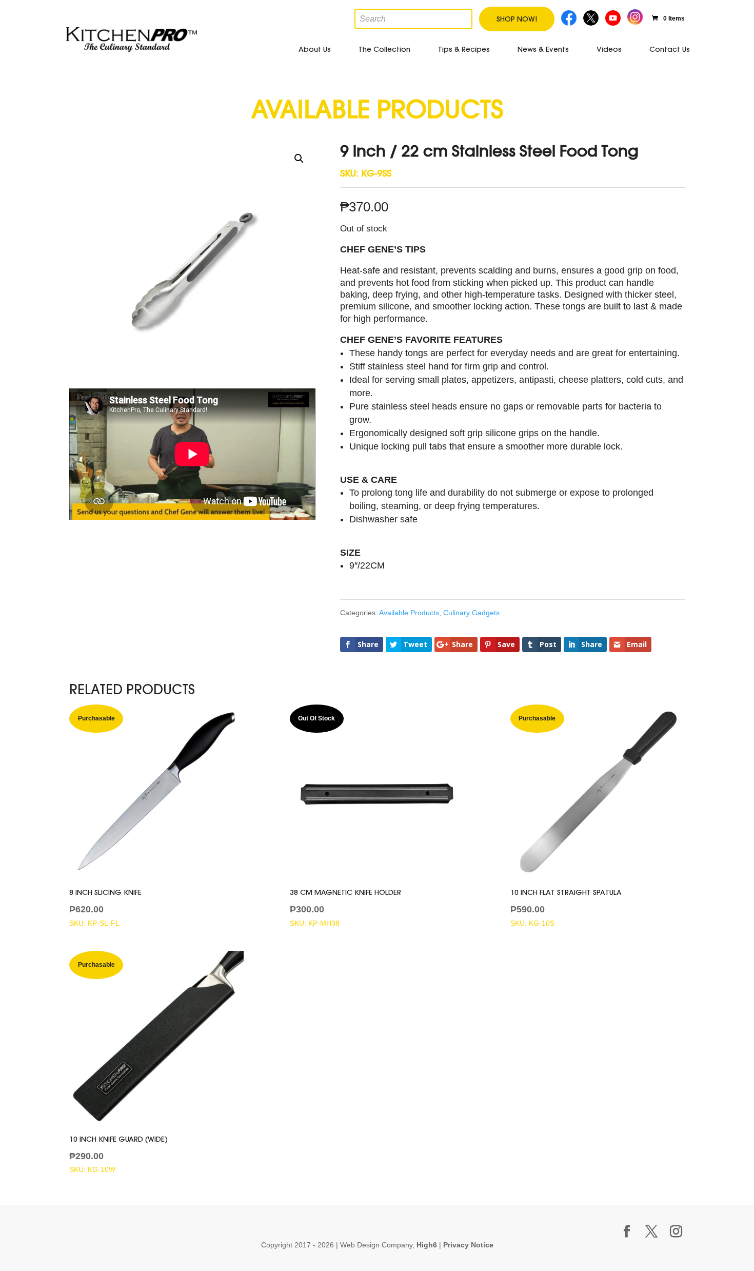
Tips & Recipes (464, 49)
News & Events (543, 49)
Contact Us (669, 49)
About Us (315, 49)
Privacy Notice (468, 1245)
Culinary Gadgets (471, 613)
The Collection (384, 49)
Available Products (409, 613)
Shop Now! (517, 19)
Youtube (614, 16)
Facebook (569, 16)
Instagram (635, 15)
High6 (426, 1245)
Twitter (592, 16)
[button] (299, 158)
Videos (609, 49)
